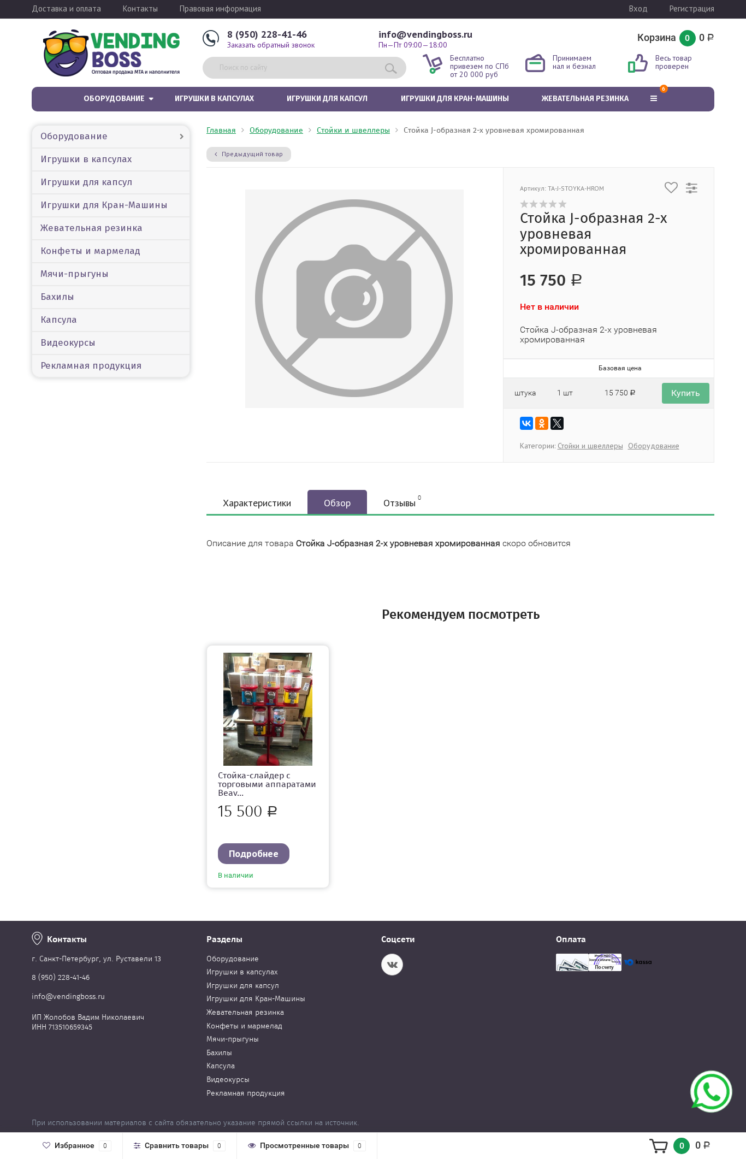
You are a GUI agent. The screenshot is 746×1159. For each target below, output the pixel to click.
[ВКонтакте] (526, 423)
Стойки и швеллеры (353, 130)
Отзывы (402, 501)
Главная (221, 130)
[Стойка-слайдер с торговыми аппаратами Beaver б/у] (268, 711)
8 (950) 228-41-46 (267, 34)
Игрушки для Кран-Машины (455, 98)
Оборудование (114, 98)
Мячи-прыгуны (74, 274)
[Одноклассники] (541, 423)
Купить (685, 393)
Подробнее (254, 853)
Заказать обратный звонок (271, 45)
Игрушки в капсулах (214, 98)
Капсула (58, 320)
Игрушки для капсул (327, 98)
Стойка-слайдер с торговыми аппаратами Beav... (267, 784)
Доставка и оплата (66, 8)
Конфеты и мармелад (90, 251)
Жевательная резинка (585, 98)
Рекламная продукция (90, 365)
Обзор (337, 502)
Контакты (140, 8)
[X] (557, 423)
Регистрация (692, 8)
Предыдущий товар (251, 154)
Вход (638, 8)
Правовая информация (220, 8)
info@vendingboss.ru (425, 34)
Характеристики (257, 502)
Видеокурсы (68, 342)
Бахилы (57, 297)
